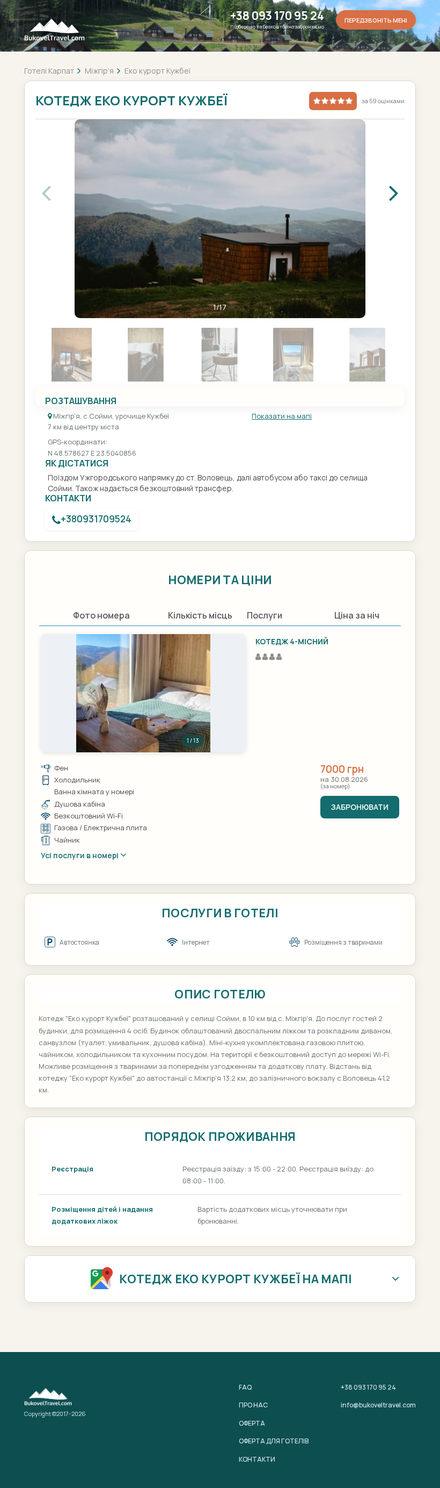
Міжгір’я (99, 71)
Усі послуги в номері (80, 855)
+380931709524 (96, 519)
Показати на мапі (282, 416)
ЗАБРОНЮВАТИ (359, 807)
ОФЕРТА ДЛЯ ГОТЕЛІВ (274, 1441)
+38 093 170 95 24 (277, 16)
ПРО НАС (253, 1405)
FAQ (245, 1387)
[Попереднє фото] (93, 693)
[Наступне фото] (194, 693)
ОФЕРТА (252, 1423)
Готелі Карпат (49, 71)
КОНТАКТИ (257, 1459)
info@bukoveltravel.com (378, 1405)
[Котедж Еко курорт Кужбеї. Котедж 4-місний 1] (143, 693)
